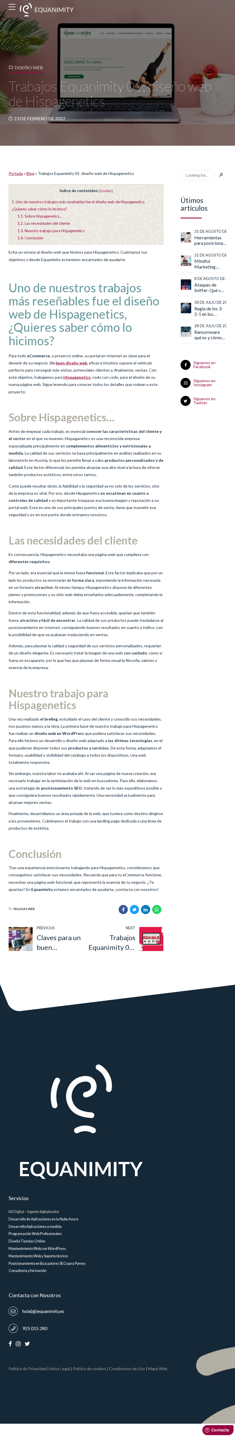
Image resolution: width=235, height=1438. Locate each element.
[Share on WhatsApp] (156, 909)
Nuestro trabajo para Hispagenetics (51, 230)
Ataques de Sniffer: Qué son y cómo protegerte (210, 287)
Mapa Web (157, 1368)
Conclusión (30, 238)
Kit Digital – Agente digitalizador (34, 1212)
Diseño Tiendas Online (27, 1241)
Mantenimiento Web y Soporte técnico (38, 1256)
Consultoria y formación (27, 1271)
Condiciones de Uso (127, 1368)
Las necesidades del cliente (43, 223)
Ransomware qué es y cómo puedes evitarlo (209, 334)
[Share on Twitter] (134, 909)
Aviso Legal (60, 1368)
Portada (16, 173)
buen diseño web (71, 362)
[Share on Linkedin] (145, 909)
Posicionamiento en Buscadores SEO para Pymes (47, 1263)
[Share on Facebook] (123, 909)
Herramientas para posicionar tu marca (209, 240)
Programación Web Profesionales (35, 1234)
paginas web (24, 908)
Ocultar (105, 191)
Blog (30, 173)
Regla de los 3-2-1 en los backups (208, 311)
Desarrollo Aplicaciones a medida (35, 1226)
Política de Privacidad (27, 1368)
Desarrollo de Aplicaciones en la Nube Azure (43, 1219)
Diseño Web (29, 67)
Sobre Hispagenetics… (39, 216)
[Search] (221, 175)
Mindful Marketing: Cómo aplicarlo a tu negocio (209, 263)
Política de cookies (89, 1368)
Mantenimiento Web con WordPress (37, 1248)
